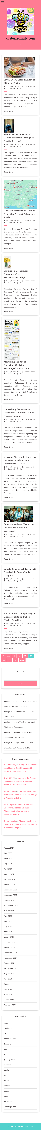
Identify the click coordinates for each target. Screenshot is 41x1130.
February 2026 (10, 879)
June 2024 (8, 984)
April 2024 (8, 995)
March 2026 (9, 874)
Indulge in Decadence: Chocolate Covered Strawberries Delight (16, 274)
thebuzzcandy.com (20, 38)
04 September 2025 (13, 467)
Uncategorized (10, 1107)
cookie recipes (10, 1039)
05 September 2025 (13, 419)
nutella (6, 1070)
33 (25, 656)
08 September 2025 (13, 220)
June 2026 (8, 858)
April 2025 (8, 932)
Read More (8, 111)
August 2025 (9, 911)
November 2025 (10, 895)
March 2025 (9, 937)
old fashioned (9, 1080)
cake (6, 1023)
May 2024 (8, 989)
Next (22, 660)
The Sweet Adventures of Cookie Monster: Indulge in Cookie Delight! (19, 137)
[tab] (2, 3)
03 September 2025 (13, 534)
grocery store (9, 1060)
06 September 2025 (13, 372)
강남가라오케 (9, 778)
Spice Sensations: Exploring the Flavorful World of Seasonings (19, 527)
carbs (6, 1033)
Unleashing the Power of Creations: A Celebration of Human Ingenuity (19, 412)
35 (4, 660)
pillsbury (7, 1086)
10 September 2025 (13, 86)
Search (20, 672)
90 (15, 660)
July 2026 (8, 853)
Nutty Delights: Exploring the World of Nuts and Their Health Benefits (20, 616)
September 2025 (11, 906)
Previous (6, 656)
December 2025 (10, 890)
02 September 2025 (13, 579)
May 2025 (8, 926)
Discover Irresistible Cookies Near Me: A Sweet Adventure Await (19, 213)
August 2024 (9, 974)
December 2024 (10, 953)
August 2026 (9, 848)
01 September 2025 (13, 623)
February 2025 (10, 942)
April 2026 (8, 869)
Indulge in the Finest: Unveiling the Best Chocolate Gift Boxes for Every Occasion (20, 768)
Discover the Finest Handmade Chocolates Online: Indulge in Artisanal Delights (20, 794)
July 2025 (8, 916)
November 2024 (10, 958)
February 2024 (10, 1005)
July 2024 (8, 979)
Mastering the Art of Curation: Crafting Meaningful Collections (16, 365)
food (5, 1049)
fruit (5, 1054)
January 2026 (9, 885)
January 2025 (9, 947)
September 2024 (11, 968)
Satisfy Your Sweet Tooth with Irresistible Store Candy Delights (20, 572)
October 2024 (9, 963)
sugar (6, 1096)
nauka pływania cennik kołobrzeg (18, 805)
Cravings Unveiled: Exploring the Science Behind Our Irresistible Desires (20, 460)
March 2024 (9, 1000)
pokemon (8, 1091)
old (5, 1075)
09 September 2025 (13, 144)
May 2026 (8, 864)
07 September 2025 (13, 281)
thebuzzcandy (30, 86)
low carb (7, 1065)
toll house (8, 1101)
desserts (7, 1044)
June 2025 (8, 921)
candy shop (9, 1028)
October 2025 (9, 900)
